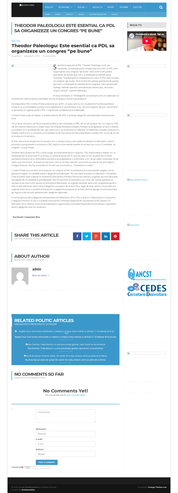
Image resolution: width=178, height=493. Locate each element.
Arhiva (81, 14)
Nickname (41, 429)
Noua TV (97, 7)
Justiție (137, 7)
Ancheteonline (28, 490)
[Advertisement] (65, 302)
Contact (69, 14)
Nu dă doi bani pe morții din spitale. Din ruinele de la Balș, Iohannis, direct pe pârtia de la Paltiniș (65, 359)
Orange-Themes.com (157, 487)
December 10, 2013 (65, 340)
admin (17, 55)
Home (47, 14)
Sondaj (114, 14)
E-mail (39, 439)
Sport (111, 7)
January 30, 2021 (65, 363)
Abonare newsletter (97, 14)
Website (40, 449)
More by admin (39, 275)
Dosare (124, 7)
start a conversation (75, 395)
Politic (49, 7)
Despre (57, 14)
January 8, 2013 (32, 55)
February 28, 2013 (65, 351)
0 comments (49, 55)
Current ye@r (18, 467)
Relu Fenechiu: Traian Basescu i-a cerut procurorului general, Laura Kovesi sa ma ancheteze (65, 348)
